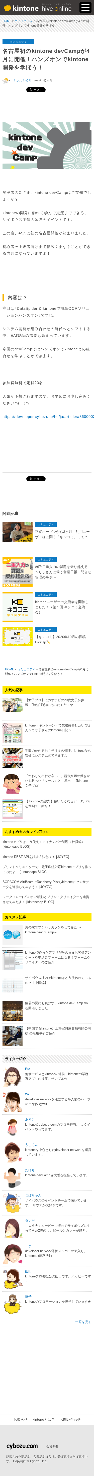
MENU (85, 7)
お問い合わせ (70, 1419)
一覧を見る (83, 1322)
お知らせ (21, 1419)
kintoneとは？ (44, 1419)
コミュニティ (18, 41)
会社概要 (52, 1446)
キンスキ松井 (22, 80)
